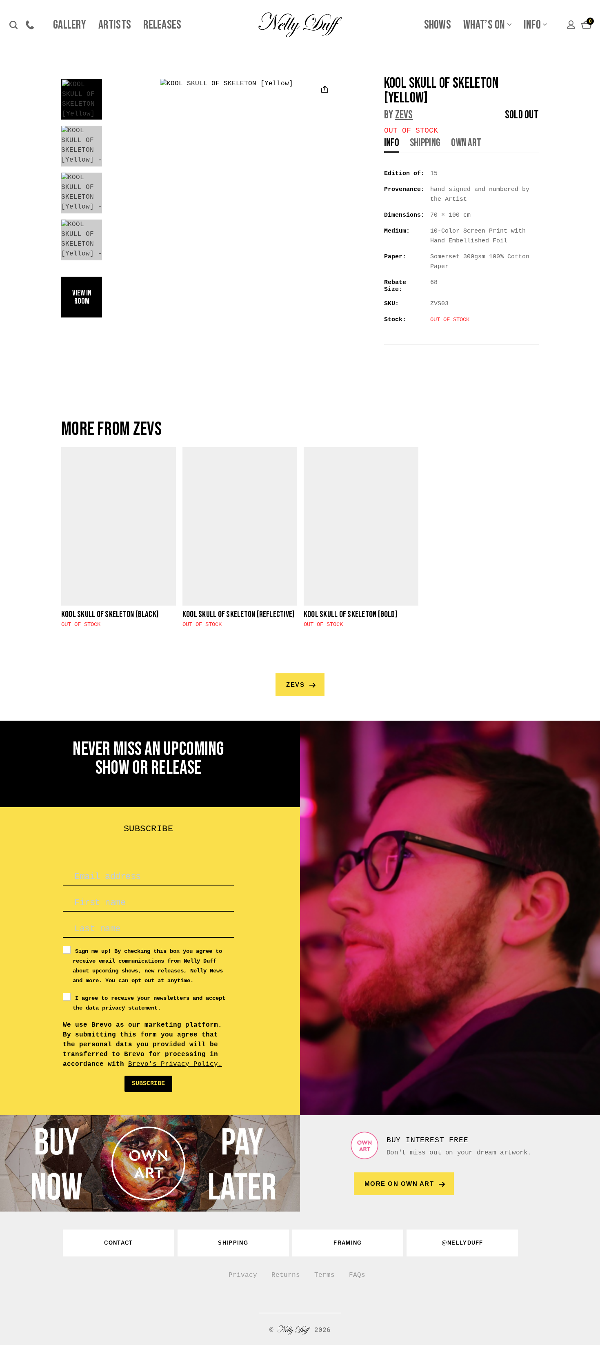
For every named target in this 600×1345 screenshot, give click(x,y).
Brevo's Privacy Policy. (175, 1064)
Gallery (69, 25)
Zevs (404, 115)
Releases (162, 25)
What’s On (484, 25)
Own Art (466, 143)
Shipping (425, 143)
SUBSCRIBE (148, 1083)
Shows (437, 25)
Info (532, 25)
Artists (114, 25)
